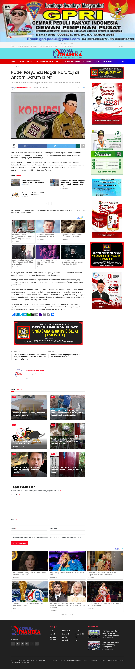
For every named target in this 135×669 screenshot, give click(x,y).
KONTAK (61, 46)
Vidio (76, 640)
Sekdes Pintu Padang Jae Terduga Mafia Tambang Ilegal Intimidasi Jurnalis (27, 469)
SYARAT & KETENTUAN (44, 46)
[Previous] (46, 203)
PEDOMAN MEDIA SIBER (30, 46)
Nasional (21, 61)
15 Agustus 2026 (19, 475)
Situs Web (53, 529)
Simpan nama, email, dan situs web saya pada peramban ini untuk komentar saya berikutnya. (47, 538)
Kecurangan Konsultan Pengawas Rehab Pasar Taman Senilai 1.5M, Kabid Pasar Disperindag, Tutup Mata (72, 183)
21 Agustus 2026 (19, 418)
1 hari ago (25, 184)
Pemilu (77, 61)
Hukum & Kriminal (47, 61)
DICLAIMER (54, 46)
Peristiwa (97, 61)
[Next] (50, 203)
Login (122, 46)
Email (13, 529)
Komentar (15, 495)
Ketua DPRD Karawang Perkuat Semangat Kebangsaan (110, 644)
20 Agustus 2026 (57, 418)
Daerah (29, 61)
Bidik (36, 61)
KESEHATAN (69, 61)
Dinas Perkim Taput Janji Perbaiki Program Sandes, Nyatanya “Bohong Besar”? (66, 469)
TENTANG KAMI (68, 46)
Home (13, 61)
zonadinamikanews (24, 88)
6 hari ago (25, 196)
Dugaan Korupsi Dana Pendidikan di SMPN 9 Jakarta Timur (34, 193)
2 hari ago (64, 188)
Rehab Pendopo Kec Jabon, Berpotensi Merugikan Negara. (33, 181)
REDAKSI (13, 46)
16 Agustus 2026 (19, 446)
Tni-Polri (59, 61)
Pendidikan (87, 61)
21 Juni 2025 (38, 88)
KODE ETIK (20, 46)
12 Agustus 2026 (57, 475)
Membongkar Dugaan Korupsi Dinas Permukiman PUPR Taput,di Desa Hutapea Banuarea (66, 441)
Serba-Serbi (107, 61)
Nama (14, 520)
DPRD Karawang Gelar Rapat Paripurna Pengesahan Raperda (110, 633)
